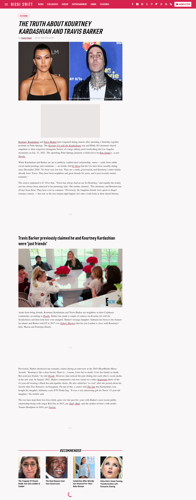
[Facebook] (132, 5)
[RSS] (171, 5)
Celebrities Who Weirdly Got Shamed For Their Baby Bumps (83, 484)
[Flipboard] (156, 5)
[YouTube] (137, 5)
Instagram (102, 379)
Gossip (65, 4)
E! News (76, 165)
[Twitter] (147, 5)
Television (23, 16)
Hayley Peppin (26, 38)
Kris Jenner (105, 152)
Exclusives (52, 4)
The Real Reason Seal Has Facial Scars (55, 482)
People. (22, 156)
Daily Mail (74, 403)
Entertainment (79, 4)
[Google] (166, 5)
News (40, 4)
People (46, 315)
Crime (93, 4)
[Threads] (161, 5)
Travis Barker (50, 141)
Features (104, 4)
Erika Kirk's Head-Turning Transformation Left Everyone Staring (111, 484)
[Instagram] (142, 5)
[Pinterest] (151, 5)
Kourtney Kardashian (28, 141)
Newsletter (184, 4)
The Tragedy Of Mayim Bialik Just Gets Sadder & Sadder (29, 484)
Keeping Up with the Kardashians (64, 145)
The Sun (91, 386)
